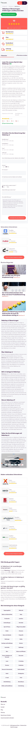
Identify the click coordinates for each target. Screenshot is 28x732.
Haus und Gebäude (7, 635)
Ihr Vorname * (5, 169)
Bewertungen (23, 597)
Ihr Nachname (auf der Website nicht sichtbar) (12, 177)
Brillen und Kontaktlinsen (7, 685)
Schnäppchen (21, 673)
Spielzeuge (21, 647)
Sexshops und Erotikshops (7, 643)
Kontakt (2, 707)
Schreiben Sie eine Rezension (17, 217)
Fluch (21, 677)
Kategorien (4, 6)
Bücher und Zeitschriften (7, 614)
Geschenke (7, 647)
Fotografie (21, 635)
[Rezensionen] (4, 3)
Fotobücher (21, 665)
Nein (8, 166)
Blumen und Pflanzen (21, 651)
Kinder (7, 630)
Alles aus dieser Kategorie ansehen (14, 257)
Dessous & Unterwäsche (7, 669)
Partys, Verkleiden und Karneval (7, 656)
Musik (7, 673)
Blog (2, 709)
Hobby (21, 639)
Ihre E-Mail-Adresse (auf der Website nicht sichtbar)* (13, 158)
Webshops (11, 6)
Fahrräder (21, 622)
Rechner (21, 643)
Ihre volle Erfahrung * (6, 197)
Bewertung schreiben (6, 715)
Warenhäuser (21, 681)
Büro (7, 651)
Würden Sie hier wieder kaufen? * (9, 185)
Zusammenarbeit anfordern (7, 717)
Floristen (7, 665)
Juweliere (21, 618)
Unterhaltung (21, 685)
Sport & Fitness (7, 626)
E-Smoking (21, 661)
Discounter (21, 655)
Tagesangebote (7, 610)
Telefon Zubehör (21, 669)
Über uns (3, 704)
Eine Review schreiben (22, 55)
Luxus (7, 661)
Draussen (21, 630)
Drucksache (7, 618)
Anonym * (4, 165)
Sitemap (3, 712)
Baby (21, 614)
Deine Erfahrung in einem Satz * (9, 189)
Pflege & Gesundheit (21, 626)
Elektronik (21, 610)
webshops (3, 583)
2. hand (7, 677)
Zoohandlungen (7, 622)
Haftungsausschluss (14, 725)
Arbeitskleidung (7, 681)
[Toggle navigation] (24, 3)
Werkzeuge (7, 639)
